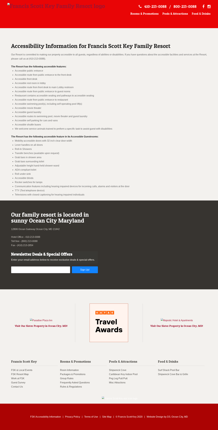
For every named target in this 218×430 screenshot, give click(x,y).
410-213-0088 (155, 6)
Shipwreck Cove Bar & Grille (173, 374)
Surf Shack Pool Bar (168, 370)
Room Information (69, 370)
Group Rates (66, 378)
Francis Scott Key (24, 361)
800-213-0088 (185, 6)
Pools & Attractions (175, 13)
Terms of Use (91, 416)
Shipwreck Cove (117, 370)
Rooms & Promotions (144, 13)
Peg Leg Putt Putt (118, 378)
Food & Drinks (201, 13)
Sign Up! (84, 269)
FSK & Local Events (21, 370)
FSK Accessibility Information (45, 416)
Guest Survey (18, 382)
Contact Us (17, 386)
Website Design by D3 (158, 416)
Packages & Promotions (72, 374)
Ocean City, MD (179, 416)
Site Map (107, 416)
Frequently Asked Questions (75, 382)
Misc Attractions (117, 382)
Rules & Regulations (71, 386)
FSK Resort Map (20, 374)
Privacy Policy (72, 416)
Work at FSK (17, 378)
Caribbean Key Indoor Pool (123, 374)
